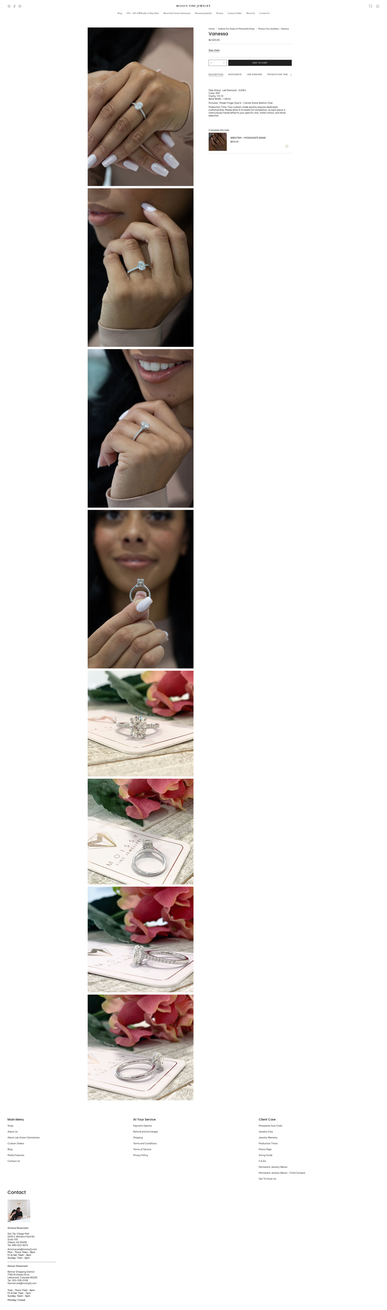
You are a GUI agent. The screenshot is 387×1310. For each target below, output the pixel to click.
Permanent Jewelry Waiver (273, 1167)
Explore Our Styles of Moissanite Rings (236, 28)
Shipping (138, 1137)
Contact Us (14, 1161)
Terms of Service (142, 1149)
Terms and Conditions (145, 1143)
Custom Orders (16, 1143)
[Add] (287, 146)
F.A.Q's (262, 1161)
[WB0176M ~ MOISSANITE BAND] (218, 142)
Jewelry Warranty (268, 1137)
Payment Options (142, 1125)
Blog (10, 1149)
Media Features (16, 1155)
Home (212, 28)
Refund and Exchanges (145, 1131)
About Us (13, 1131)
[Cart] (377, 6)
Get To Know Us (267, 1178)
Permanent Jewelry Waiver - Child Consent (282, 1172)
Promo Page (265, 1149)
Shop (10, 1125)
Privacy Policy (140, 1155)
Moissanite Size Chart (270, 1125)
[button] (119, 13)
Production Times (268, 1143)
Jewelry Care (266, 1131)
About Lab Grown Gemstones (23, 1137)
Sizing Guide (265, 1155)
